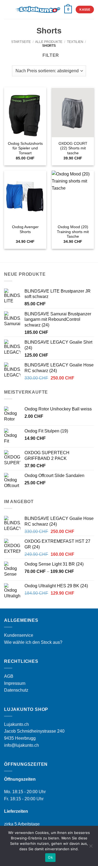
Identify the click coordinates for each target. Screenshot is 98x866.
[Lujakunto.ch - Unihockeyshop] (37, 9)
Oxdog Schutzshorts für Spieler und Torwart (25, 148)
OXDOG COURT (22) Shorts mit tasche (73, 148)
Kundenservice (18, 635)
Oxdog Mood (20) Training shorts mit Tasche (73, 232)
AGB (8, 676)
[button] (7, 9)
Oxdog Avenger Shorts (25, 229)
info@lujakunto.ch (21, 745)
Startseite (21, 42)
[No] (90, 847)
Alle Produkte (48, 42)
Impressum (14, 683)
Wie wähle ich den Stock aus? (33, 642)
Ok (50, 857)
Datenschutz (16, 690)
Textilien (75, 42)
